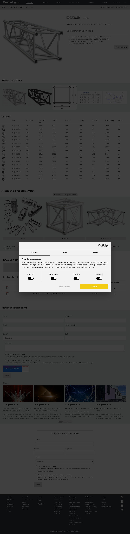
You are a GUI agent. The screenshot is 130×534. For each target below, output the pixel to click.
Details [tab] (65, 252)
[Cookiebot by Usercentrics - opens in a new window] (99, 245)
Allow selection (64, 287)
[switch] (53, 278)
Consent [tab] (34, 252)
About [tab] (95, 252)
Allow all (94, 287)
